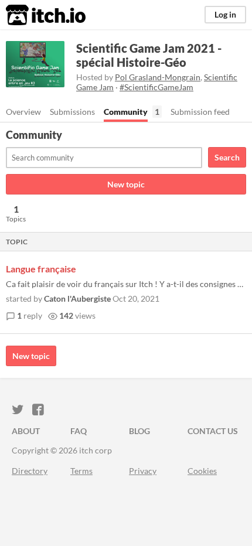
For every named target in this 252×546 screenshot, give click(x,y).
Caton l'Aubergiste (77, 298)
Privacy (142, 471)
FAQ (78, 431)
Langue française (41, 268)
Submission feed (200, 112)
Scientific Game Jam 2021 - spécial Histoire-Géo (149, 55)
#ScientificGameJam (156, 87)
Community (126, 112)
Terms (81, 471)
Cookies (202, 471)
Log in (225, 14)
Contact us (213, 431)
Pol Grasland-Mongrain (157, 77)
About (26, 431)
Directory (29, 471)
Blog (139, 431)
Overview (23, 112)
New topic (126, 184)
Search (227, 157)
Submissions (72, 112)
